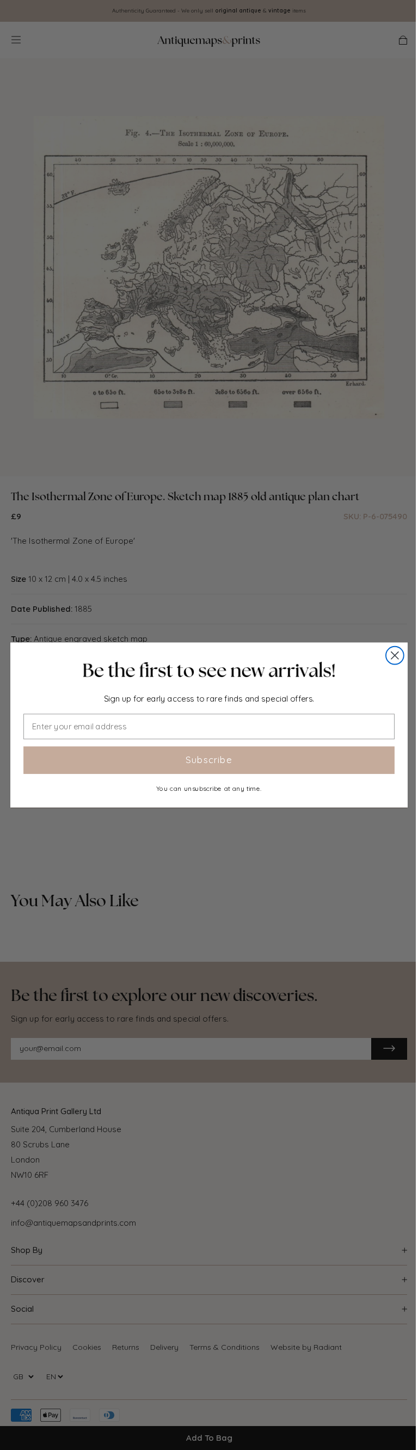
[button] (209, 670)
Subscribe (209, 760)
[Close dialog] (395, 656)
